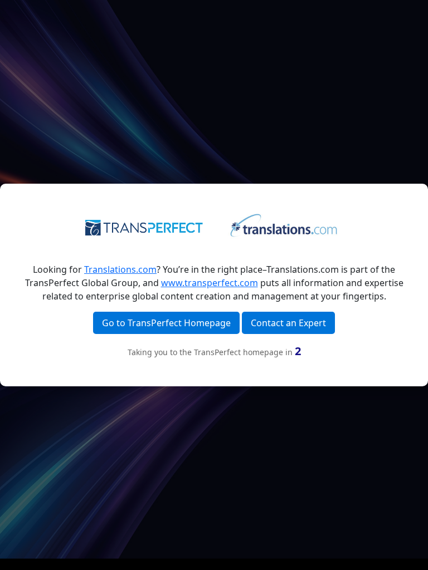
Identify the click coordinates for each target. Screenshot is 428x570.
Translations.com (120, 269)
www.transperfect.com (209, 283)
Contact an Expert (288, 323)
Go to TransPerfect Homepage (166, 323)
